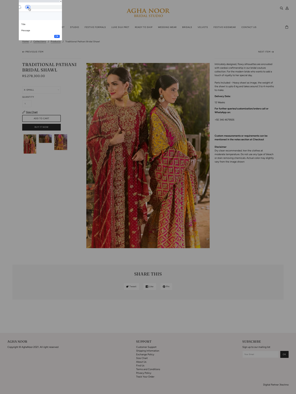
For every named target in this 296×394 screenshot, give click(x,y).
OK (57, 36)
